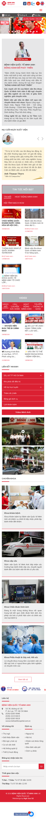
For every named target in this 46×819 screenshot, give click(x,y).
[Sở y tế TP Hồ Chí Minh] (10, 689)
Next (42, 139)
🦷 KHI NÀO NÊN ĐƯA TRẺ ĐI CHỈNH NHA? (10, 328)
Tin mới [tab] (7, 196)
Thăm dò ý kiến (10, 393)
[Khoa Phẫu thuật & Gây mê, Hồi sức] (23, 639)
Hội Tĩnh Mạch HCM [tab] (14, 203)
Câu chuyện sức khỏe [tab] (15, 306)
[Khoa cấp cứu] (23, 544)
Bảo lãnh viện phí (33, 747)
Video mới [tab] (5, 305)
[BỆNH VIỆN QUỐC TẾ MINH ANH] (8, 3)
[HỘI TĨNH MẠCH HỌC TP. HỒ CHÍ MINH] (31, 689)
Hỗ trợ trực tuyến (11, 387)
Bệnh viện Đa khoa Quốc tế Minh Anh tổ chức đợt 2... (34, 223)
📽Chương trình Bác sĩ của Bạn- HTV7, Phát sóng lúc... (11, 354)
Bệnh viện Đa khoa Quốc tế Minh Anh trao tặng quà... (33, 250)
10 (37, 32)
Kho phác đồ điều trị (12, 381)
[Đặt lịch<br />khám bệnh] (3, 15)
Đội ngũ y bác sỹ (9, 741)
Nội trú (29, 737)
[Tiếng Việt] (38, 3)
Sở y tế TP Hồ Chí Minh (13, 375)
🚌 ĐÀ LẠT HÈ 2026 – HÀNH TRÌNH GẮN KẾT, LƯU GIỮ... (34, 328)
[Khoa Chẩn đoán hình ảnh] (23, 591)
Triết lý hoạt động (10, 752)
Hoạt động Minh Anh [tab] (26, 196)
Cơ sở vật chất (8, 745)
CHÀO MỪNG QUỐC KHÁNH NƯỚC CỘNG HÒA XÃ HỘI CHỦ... (11, 223)
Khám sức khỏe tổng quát (34, 742)
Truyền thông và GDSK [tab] (38, 306)
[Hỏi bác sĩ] (33, 15)
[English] (42, 3)
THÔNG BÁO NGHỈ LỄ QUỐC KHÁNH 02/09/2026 (11, 250)
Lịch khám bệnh (10, 404)
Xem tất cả (23, 679)
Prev (38, 139)
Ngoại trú (30, 733)
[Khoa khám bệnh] (23, 497)
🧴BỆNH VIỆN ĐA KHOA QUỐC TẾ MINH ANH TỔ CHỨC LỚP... (11, 279)
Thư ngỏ (6, 733)
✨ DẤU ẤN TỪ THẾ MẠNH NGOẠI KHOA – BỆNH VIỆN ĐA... (34, 354)
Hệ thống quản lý (9, 748)
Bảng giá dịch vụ (11, 399)
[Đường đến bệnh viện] (18, 15)
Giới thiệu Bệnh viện (10, 737)
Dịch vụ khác (31, 751)
